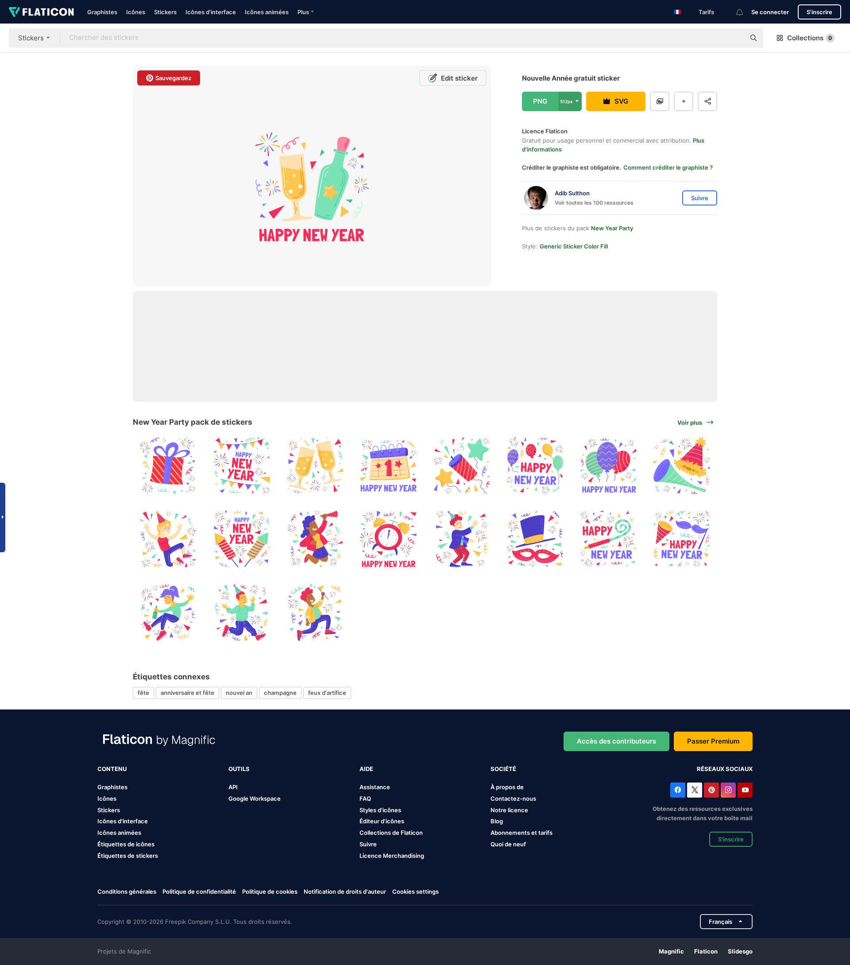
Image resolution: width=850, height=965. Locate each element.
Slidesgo (740, 951)
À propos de (507, 787)
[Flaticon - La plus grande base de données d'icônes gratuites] (41, 12)
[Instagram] (728, 790)
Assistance (374, 787)
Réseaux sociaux (725, 768)
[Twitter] (694, 790)
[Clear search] (734, 38)
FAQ (365, 798)
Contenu (112, 768)
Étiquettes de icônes (126, 844)
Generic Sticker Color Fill (574, 246)
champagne (280, 692)
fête (143, 692)
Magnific (671, 951)
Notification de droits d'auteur (345, 891)
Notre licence (509, 810)
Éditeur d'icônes (381, 821)
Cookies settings (415, 891)
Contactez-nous (513, 798)
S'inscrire (819, 12)
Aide (366, 768)
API (233, 787)
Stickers (165, 12)
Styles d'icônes (380, 810)
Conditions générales (126, 891)
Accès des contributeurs (616, 741)
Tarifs (706, 12)
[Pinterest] (711, 790)
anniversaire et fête (187, 692)
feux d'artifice (327, 692)
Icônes (135, 12)
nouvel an (239, 692)
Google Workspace (254, 798)
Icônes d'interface (210, 12)
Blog (497, 821)
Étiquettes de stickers (127, 855)
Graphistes (102, 12)
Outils (239, 768)
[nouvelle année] (168, 465)
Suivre (368, 844)
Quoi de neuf (508, 844)
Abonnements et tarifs (521, 832)
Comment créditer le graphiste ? (668, 167)
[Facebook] (677, 790)
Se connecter (770, 12)
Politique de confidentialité (199, 891)
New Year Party (612, 228)
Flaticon (706, 951)
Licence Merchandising (391, 855)
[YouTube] (745, 790)
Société (503, 768)
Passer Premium (713, 741)
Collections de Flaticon (391, 832)
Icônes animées (267, 12)
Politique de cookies (270, 891)
